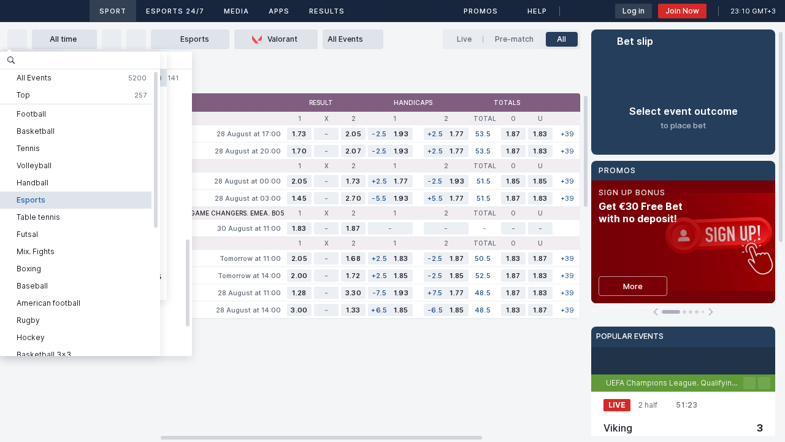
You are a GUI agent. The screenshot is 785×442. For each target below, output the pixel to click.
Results (327, 11)
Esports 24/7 (175, 11)
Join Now (682, 10)
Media (236, 11)
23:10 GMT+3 (753, 11)
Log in (633, 10)
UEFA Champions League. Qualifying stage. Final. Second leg (674, 382)
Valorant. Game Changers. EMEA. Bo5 (218, 213)
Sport (112, 11)
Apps (279, 11)
